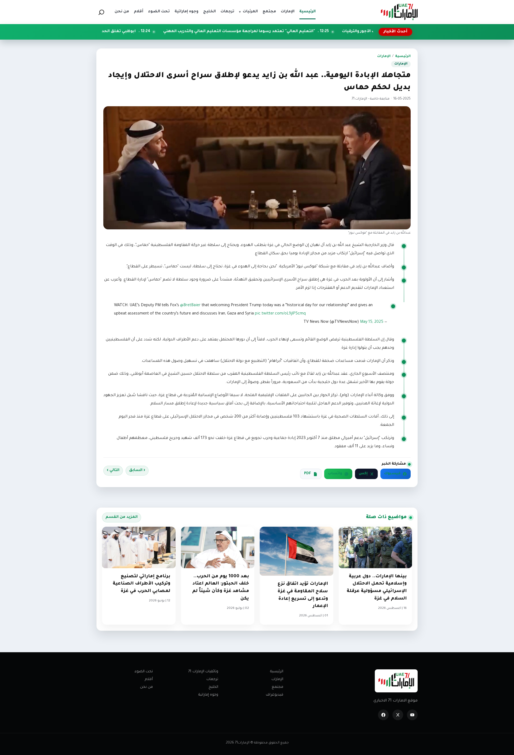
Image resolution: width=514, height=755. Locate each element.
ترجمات (212, 679)
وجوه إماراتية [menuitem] (186, 12)
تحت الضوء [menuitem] (159, 12)
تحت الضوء (144, 672)
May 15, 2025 (371, 322)
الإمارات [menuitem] (287, 12)
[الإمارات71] (399, 12)
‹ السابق (137, 470)
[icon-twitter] (397, 715)
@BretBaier (190, 305)
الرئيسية (403, 56)
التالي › (113, 470)
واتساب (335, 474)
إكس (363, 474)
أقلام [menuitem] (138, 12)
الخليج (213, 687)
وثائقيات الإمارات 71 (203, 672)
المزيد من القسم (121, 517)
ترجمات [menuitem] (227, 12)
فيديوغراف (274, 695)
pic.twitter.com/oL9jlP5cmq (280, 314)
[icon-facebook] (383, 715)
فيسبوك (392, 474)
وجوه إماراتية (208, 695)
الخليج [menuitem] (209, 12)
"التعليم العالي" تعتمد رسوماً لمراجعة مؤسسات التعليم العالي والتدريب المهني (281, 31)
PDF (307, 474)
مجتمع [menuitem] (269, 12)
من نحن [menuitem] (122, 12)
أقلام (149, 679)
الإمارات (384, 56)
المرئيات (248, 12)
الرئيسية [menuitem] (307, 12)
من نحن (146, 687)
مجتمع (277, 687)
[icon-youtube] (412, 715)
